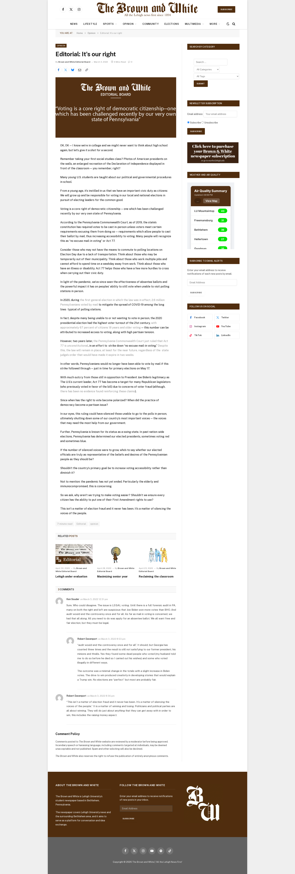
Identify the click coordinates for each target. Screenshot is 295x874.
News (74, 24)
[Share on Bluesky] (72, 70)
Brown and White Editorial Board (74, 62)
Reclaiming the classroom (156, 576)
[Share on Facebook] (58, 70)
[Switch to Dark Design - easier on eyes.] (228, 23)
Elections (171, 24)
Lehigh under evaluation (71, 576)
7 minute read (64, 524)
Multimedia (193, 24)
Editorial (81, 524)
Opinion (128, 24)
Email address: (195, 114)
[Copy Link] (86, 70)
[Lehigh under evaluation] (74, 554)
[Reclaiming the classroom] (157, 554)
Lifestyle (90, 24)
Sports (108, 24)
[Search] (233, 24)
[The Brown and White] (147, 9)
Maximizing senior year (112, 576)
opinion (94, 524)
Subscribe (226, 9)
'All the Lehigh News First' (169, 862)
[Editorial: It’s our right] (115, 107)
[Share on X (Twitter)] (65, 70)
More (213, 24)
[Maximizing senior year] (115, 554)
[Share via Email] (79, 70)
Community (150, 24)
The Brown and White (143, 862)
